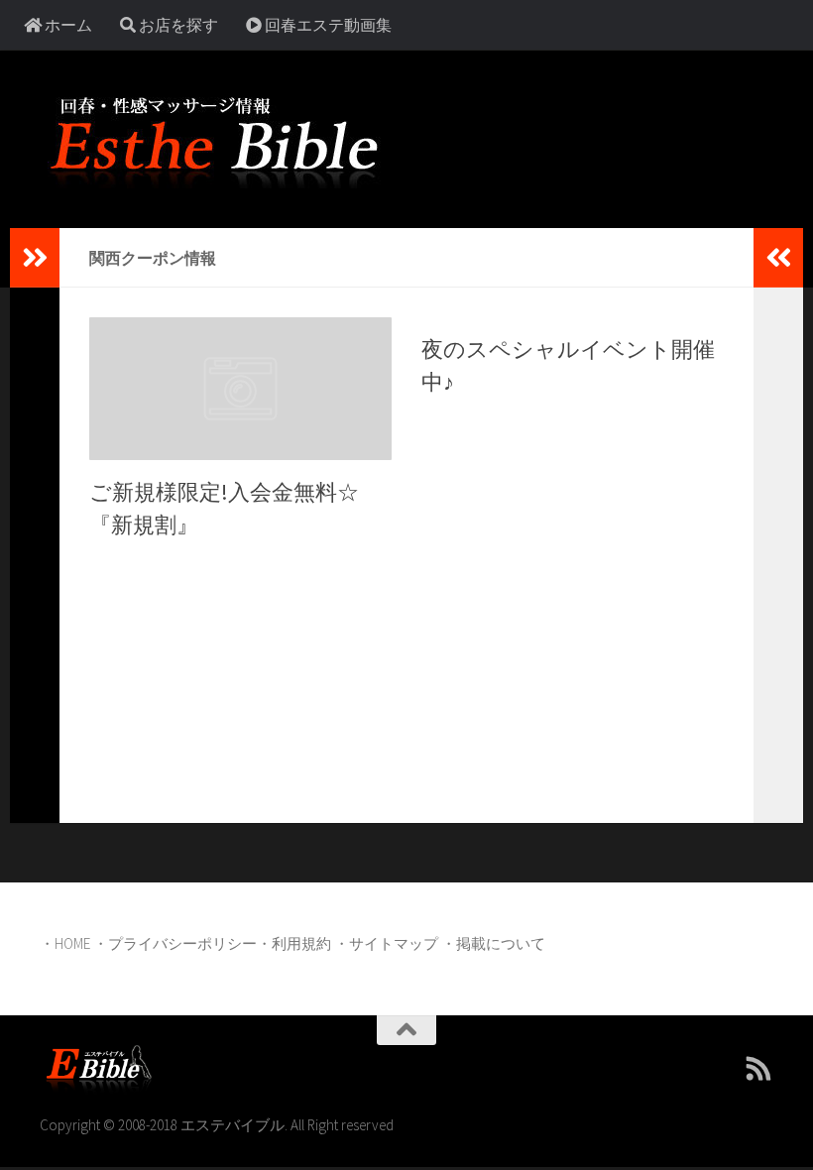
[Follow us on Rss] (759, 1069)
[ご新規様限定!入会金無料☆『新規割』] (240, 388)
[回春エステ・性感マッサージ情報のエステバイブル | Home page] (213, 138)
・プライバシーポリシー (175, 943)
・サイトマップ (386, 943)
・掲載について (493, 943)
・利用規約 (294, 943)
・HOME (65, 943)
